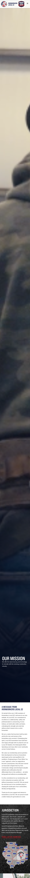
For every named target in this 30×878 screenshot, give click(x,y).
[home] (20, 4)
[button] (27, 3)
